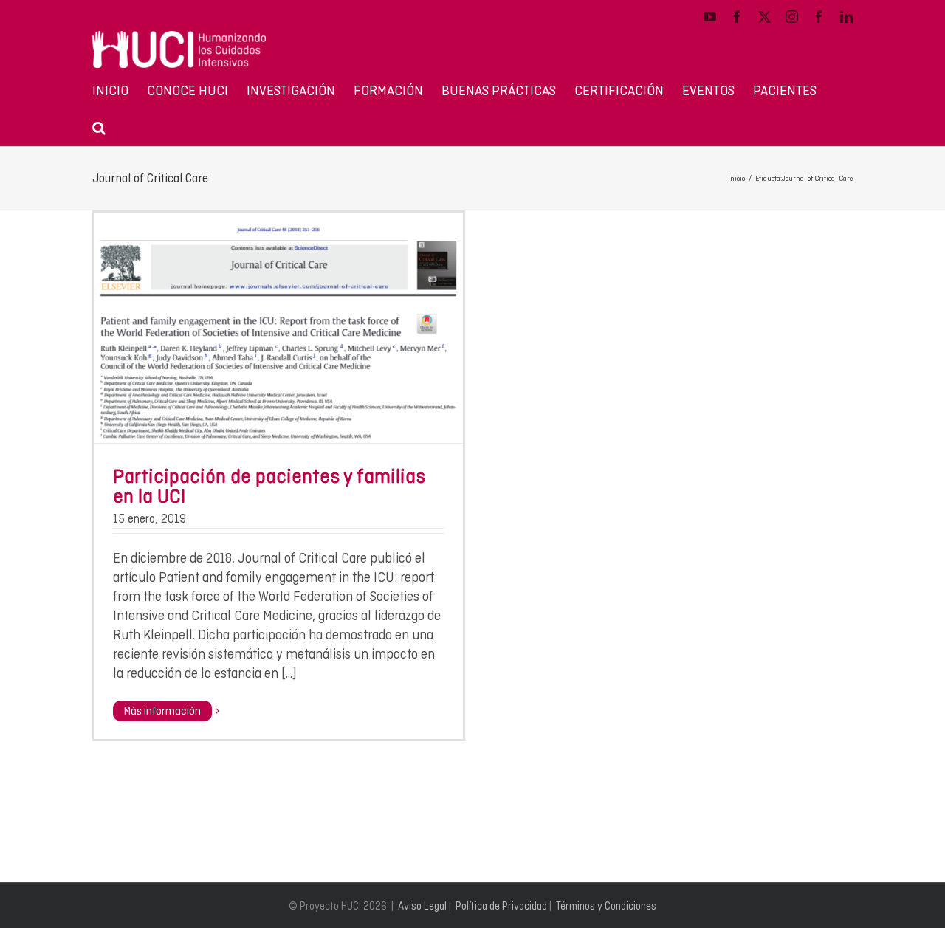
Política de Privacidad (501, 906)
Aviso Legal (422, 906)
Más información (162, 711)
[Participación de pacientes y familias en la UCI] (278, 328)
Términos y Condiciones (606, 906)
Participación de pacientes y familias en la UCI (269, 485)
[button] (99, 127)
